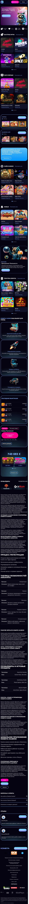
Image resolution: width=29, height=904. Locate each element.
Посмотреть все (19, 34)
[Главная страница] (2, 2)
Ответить (22, 816)
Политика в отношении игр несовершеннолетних (14, 863)
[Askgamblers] (14, 888)
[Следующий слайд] (25, 23)
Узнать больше (5, 270)
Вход (23, 2)
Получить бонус (6, 15)
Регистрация (15, 2)
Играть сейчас (21, 117)
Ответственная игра (14, 872)
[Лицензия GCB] (14, 853)
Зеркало (5, 787)
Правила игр (14, 877)
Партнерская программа (21, 848)
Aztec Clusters (8, 406)
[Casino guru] (6, 887)
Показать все (14, 472)
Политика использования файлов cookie (14, 865)
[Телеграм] (22, 853)
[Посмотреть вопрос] (26, 796)
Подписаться (6, 158)
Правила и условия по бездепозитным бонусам (14, 857)
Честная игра (14, 874)
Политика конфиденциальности (14, 870)
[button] (12, 69)
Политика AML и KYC (14, 867)
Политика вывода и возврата (14, 860)
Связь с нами (14, 881)
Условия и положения (14, 879)
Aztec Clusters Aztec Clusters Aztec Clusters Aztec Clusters (12, 401)
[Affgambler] (21, 887)
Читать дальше (6, 443)
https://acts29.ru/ (16, 513)
